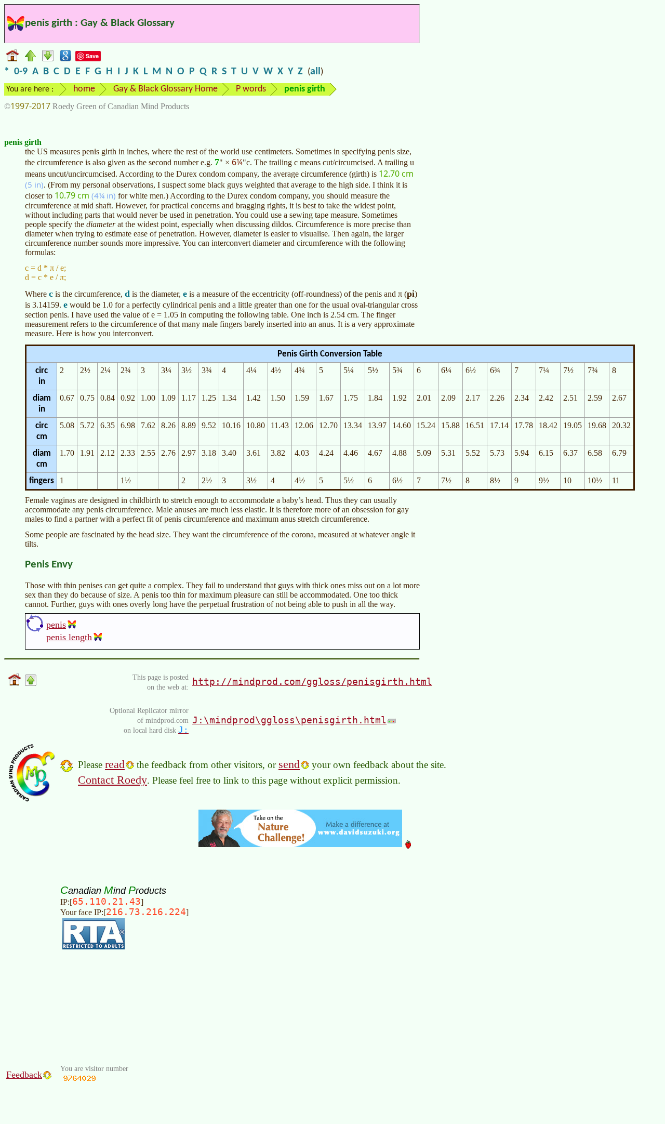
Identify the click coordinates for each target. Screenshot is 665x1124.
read (115, 764)
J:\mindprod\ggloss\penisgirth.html (289, 720)
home (84, 89)
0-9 (21, 72)
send (289, 764)
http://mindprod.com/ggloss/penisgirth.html (312, 681)
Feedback (24, 1074)
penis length (69, 637)
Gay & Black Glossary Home (165, 89)
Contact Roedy (112, 779)
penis (56, 624)
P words (251, 89)
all (315, 72)
